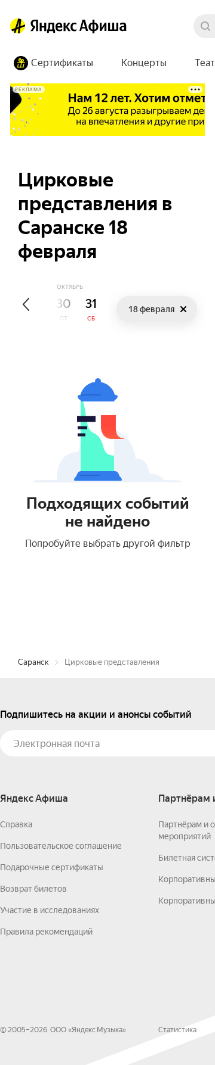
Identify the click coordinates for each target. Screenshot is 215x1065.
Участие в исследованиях (49, 910)
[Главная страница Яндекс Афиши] (18, 26)
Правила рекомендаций (46, 931)
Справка (16, 824)
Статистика (177, 1030)
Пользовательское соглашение (61, 846)
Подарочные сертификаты (51, 867)
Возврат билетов (33, 888)
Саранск (33, 662)
